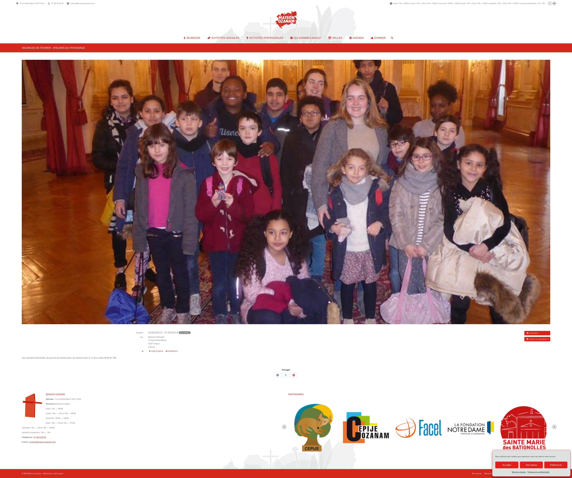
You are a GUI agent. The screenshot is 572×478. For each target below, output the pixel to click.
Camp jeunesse (156, 351)
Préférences (556, 465)
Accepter (506, 465)
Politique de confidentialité (538, 472)
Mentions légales (519, 472)
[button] (537, 339)
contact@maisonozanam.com (82, 3)
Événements (172, 351)
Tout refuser (531, 465)
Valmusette (58, 473)
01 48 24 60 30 (57, 3)
